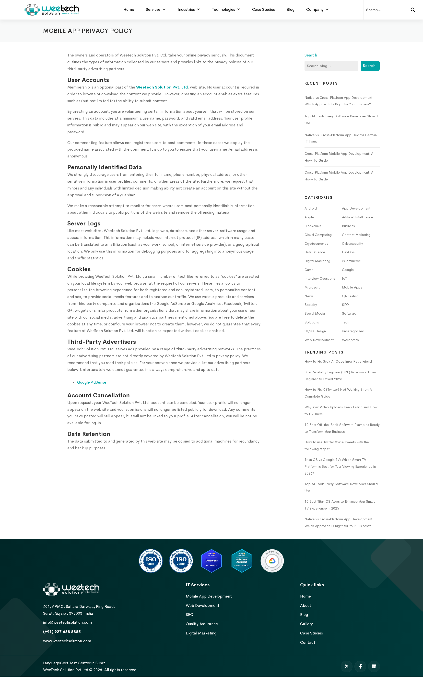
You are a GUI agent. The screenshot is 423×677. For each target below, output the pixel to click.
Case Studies (263, 9)
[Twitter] (346, 666)
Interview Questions (320, 278)
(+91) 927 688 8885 (62, 631)
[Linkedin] (374, 666)
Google (348, 269)
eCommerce (351, 261)
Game (309, 269)
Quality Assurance (202, 623)
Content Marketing (356, 235)
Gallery (306, 623)
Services (153, 9)
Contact (307, 642)
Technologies (223, 9)
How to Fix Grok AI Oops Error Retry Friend (338, 361)
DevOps (348, 252)
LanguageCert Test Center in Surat (74, 663)
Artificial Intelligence (357, 217)
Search (311, 55)
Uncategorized (353, 331)
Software (349, 313)
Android (311, 208)
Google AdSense (91, 382)
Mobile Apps (352, 287)
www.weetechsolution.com (67, 641)
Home (128, 9)
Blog (290, 9)
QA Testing (350, 296)
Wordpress (350, 340)
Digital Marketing (317, 261)
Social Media (315, 313)
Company (315, 9)
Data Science (315, 252)
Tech (345, 322)
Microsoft (312, 287)
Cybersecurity (352, 243)
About (305, 605)
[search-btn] (413, 10)
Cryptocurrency (316, 243)
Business (348, 226)
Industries (186, 9)
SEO (345, 304)
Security (311, 304)
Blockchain (313, 226)
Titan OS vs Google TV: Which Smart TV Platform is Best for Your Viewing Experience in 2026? (340, 466)
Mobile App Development (209, 596)
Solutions (312, 322)
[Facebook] (360, 666)
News (309, 296)
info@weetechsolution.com (67, 622)
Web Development (319, 340)
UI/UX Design (315, 331)
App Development (356, 208)
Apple (309, 217)
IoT (344, 278)
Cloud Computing (318, 235)
